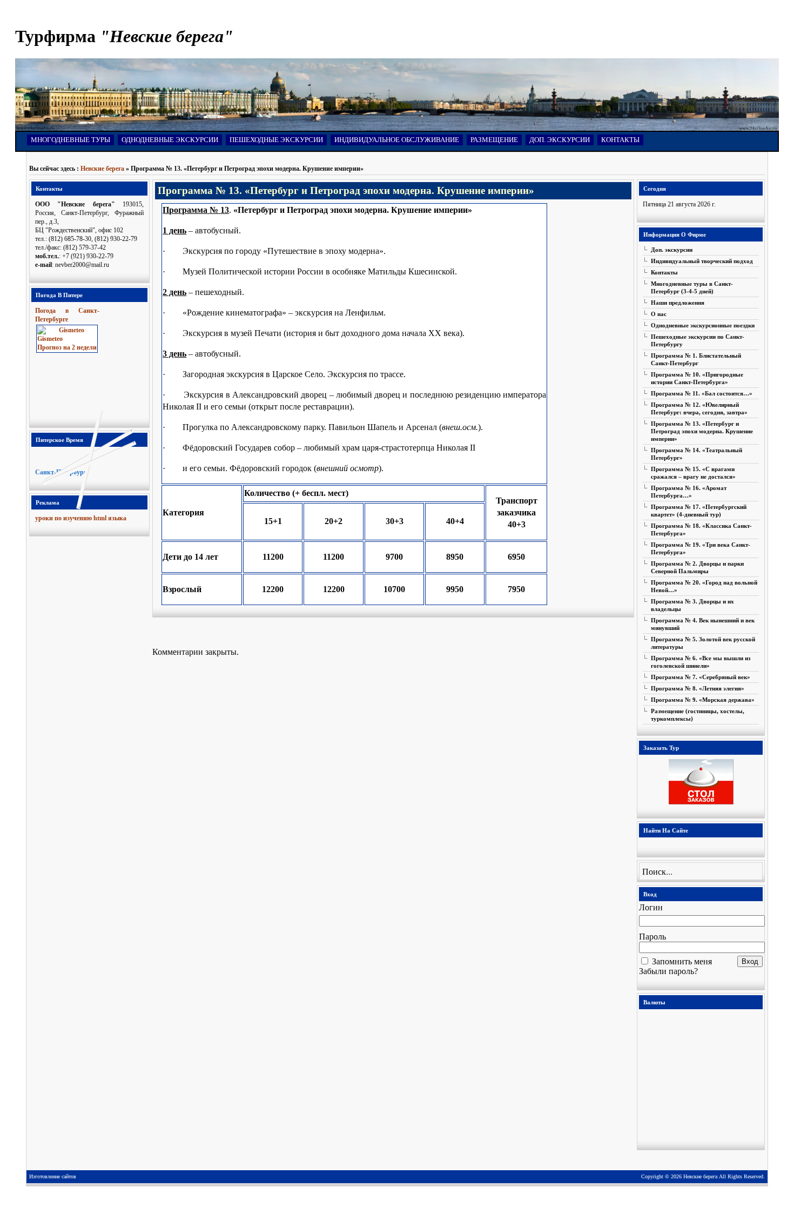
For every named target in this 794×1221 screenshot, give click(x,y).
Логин (651, 907)
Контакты (620, 140)
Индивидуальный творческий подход (702, 261)
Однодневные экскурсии (170, 140)
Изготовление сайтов (52, 1176)
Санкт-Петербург (60, 472)
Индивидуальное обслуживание (396, 140)
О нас (659, 314)
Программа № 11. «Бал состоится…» (701, 393)
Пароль (652, 936)
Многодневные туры (70, 140)
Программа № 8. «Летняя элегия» (697, 688)
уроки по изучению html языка (80, 518)
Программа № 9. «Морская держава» (703, 699)
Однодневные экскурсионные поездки (703, 325)
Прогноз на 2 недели (67, 347)
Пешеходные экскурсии (276, 140)
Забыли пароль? (668, 971)
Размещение (494, 140)
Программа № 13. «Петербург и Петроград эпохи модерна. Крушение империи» (702, 431)
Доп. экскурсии (559, 140)
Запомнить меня (682, 961)
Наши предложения (677, 302)
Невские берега (102, 168)
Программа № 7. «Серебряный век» (700, 677)
